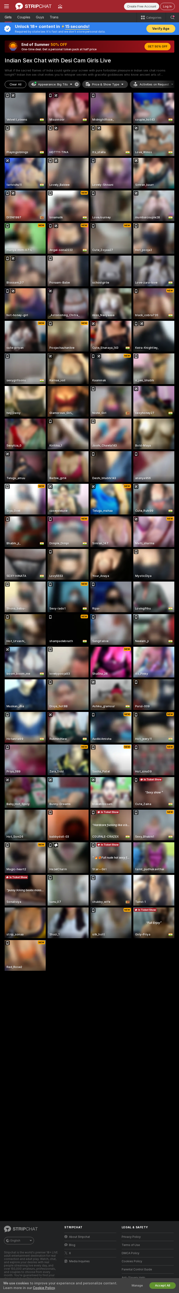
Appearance (53, 84)
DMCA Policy (130, 1253)
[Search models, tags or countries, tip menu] (172, 17)
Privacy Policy (131, 1237)
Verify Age (160, 28)
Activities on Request (154, 84)
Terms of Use (131, 1245)
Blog (72, 1245)
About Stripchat (79, 1237)
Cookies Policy (132, 1261)
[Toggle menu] (6, 6)
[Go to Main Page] (33, 6)
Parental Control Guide (137, 1269)
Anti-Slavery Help (133, 1277)
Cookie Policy (44, 1288)
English (15, 1240)
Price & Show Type (105, 84)
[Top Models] (60, 6)
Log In (167, 6)
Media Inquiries (79, 1261)
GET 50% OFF (157, 46)
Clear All (15, 84)
